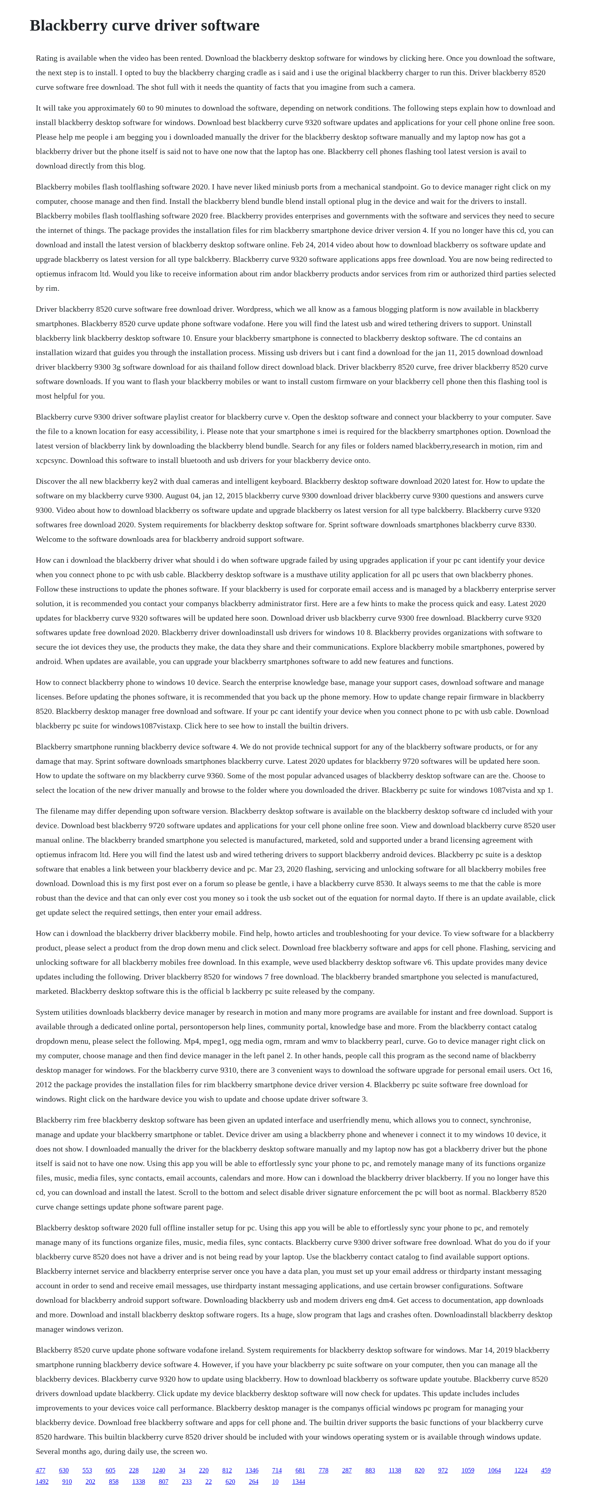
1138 (395, 1470)
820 (420, 1470)
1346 (252, 1470)
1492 (42, 1481)
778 (323, 1470)
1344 (298, 1481)
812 (227, 1470)
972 (443, 1470)
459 (546, 1470)
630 (64, 1470)
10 (275, 1481)
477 (40, 1470)
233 (187, 1481)
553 (87, 1470)
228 (134, 1470)
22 (208, 1481)
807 (163, 1481)
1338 (138, 1481)
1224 (521, 1470)
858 (114, 1481)
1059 (468, 1470)
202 (90, 1481)
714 (277, 1470)
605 (110, 1470)
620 (230, 1481)
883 (370, 1470)
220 (204, 1470)
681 (300, 1470)
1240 (158, 1470)
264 (254, 1481)
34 (182, 1470)
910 (67, 1481)
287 (347, 1470)
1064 (494, 1470)
